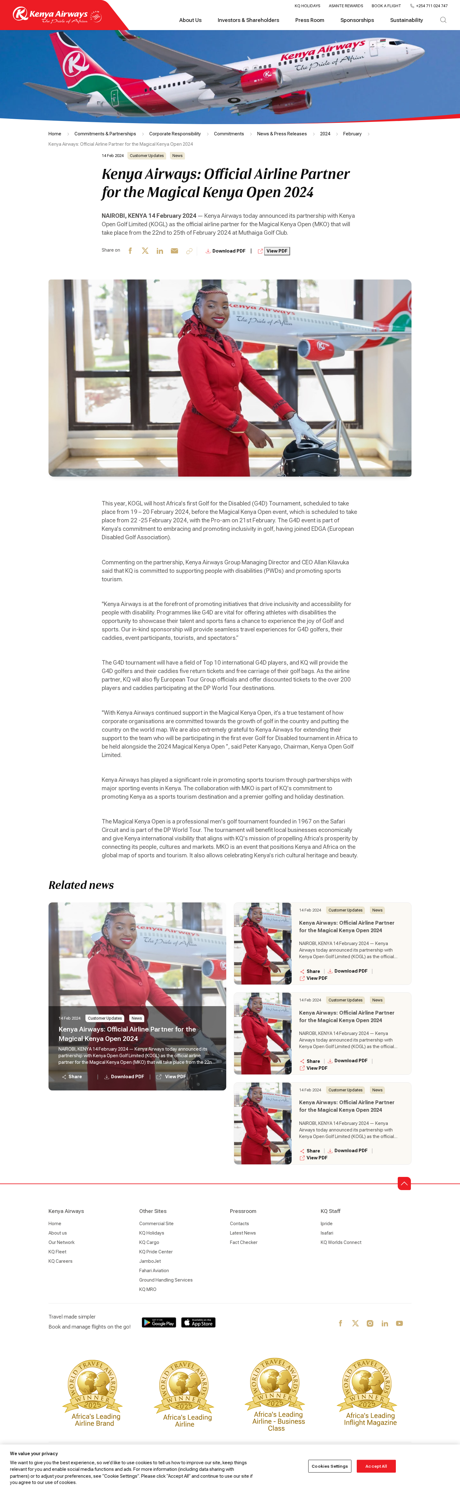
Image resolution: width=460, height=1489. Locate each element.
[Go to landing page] (57, 22)
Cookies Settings (330, 1466)
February (352, 133)
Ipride (327, 1223)
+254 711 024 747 (431, 6)
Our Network (61, 1242)
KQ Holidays (307, 6)
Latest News (243, 1233)
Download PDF (229, 250)
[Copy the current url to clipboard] (189, 251)
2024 (325, 133)
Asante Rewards (346, 6)
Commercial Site (156, 1223)
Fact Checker (244, 1242)
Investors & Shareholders (248, 20)
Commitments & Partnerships (105, 133)
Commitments (229, 133)
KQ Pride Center (156, 1251)
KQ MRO (147, 1289)
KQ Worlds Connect (341, 1242)
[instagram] (370, 1323)
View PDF (277, 250)
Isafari (327, 1233)
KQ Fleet (57, 1251)
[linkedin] (160, 251)
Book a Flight (386, 6)
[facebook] (130, 251)
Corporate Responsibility (175, 133)
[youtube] (400, 1323)
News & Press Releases (282, 133)
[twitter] (145, 251)
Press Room (309, 20)
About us (58, 1233)
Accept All (376, 1466)
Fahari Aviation (154, 1270)
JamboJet (150, 1261)
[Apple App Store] (198, 1322)
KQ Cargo (149, 1242)
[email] (175, 251)
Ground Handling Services (166, 1280)
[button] (404, 1183)
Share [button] (75, 1076)
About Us (190, 20)
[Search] (443, 20)
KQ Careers (61, 1261)
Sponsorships (357, 20)
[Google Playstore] (159, 1322)
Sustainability (406, 20)
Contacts (239, 1223)
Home (55, 133)
